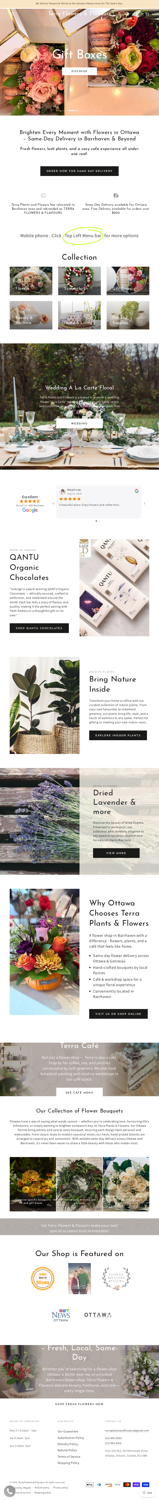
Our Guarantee (68, 1431)
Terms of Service (69, 1457)
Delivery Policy (68, 1444)
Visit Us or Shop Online (118, 1014)
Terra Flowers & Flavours (31, 1482)
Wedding (79, 423)
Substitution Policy (71, 1438)
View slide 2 (74, 107)
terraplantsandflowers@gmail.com (127, 1430)
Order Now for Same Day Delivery (80, 171)
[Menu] (12, 14)
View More (116, 853)
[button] (127, 14)
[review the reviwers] (137, 492)
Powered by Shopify (20, 1487)
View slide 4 (97, 107)
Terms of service (22, 1492)
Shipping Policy (68, 1463)
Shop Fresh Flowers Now (79, 1404)
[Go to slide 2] (99, 521)
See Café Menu (80, 1093)
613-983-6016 (113, 1443)
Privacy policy (60, 1487)
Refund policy (42, 1487)
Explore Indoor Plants (118, 735)
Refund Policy (67, 1450)
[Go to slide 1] (96, 521)
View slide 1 (62, 107)
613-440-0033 (113, 1438)
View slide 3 (85, 107)
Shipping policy (42, 1492)
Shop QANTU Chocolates (39, 628)
